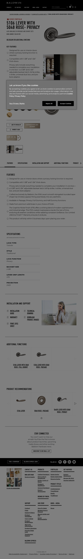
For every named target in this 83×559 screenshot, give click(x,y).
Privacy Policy (20, 96)
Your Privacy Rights (17, 103)
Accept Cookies (65, 103)
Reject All (49, 103)
